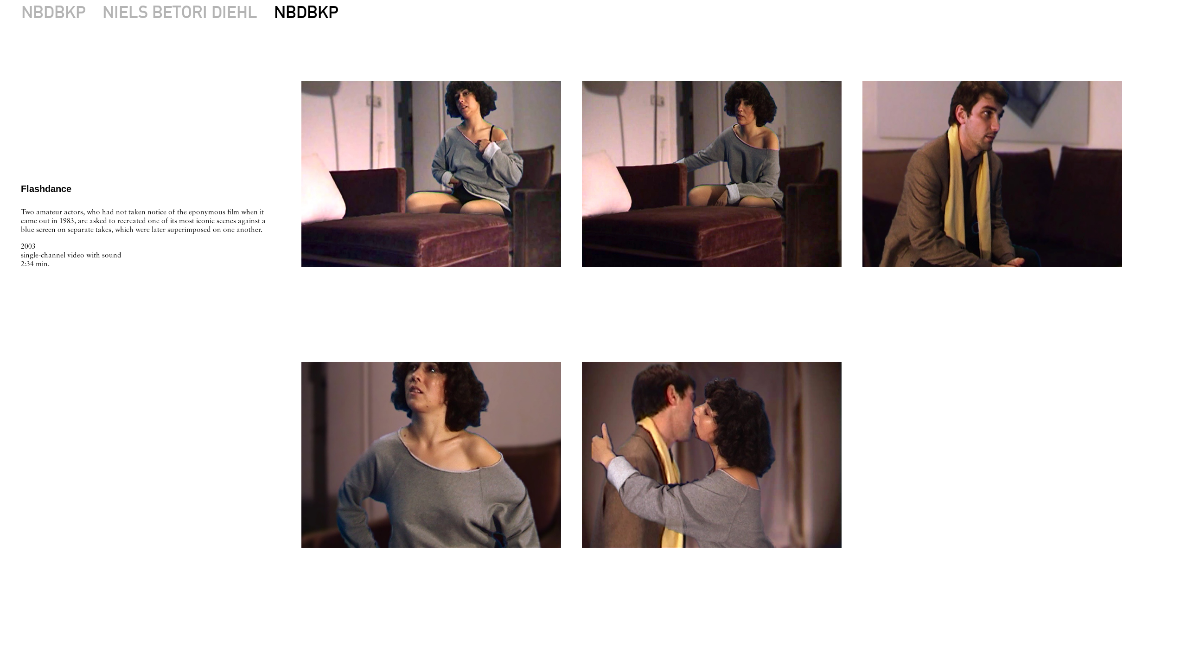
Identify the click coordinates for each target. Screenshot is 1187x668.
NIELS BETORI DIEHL (180, 12)
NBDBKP (53, 12)
